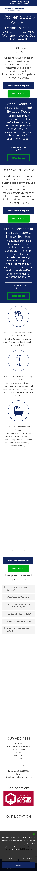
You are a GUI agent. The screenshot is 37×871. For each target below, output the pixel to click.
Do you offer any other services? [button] (17, 541)
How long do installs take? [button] (19, 567)
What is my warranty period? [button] (19, 574)
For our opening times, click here (18, 765)
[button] (33, 10)
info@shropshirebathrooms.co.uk (18, 777)
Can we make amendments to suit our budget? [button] (19, 558)
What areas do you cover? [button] (19, 550)
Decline (10, 858)
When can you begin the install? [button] (18, 582)
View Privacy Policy (25, 850)
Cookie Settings (27, 858)
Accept (18, 865)
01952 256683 (23, 771)
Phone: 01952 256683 (18, 4)
